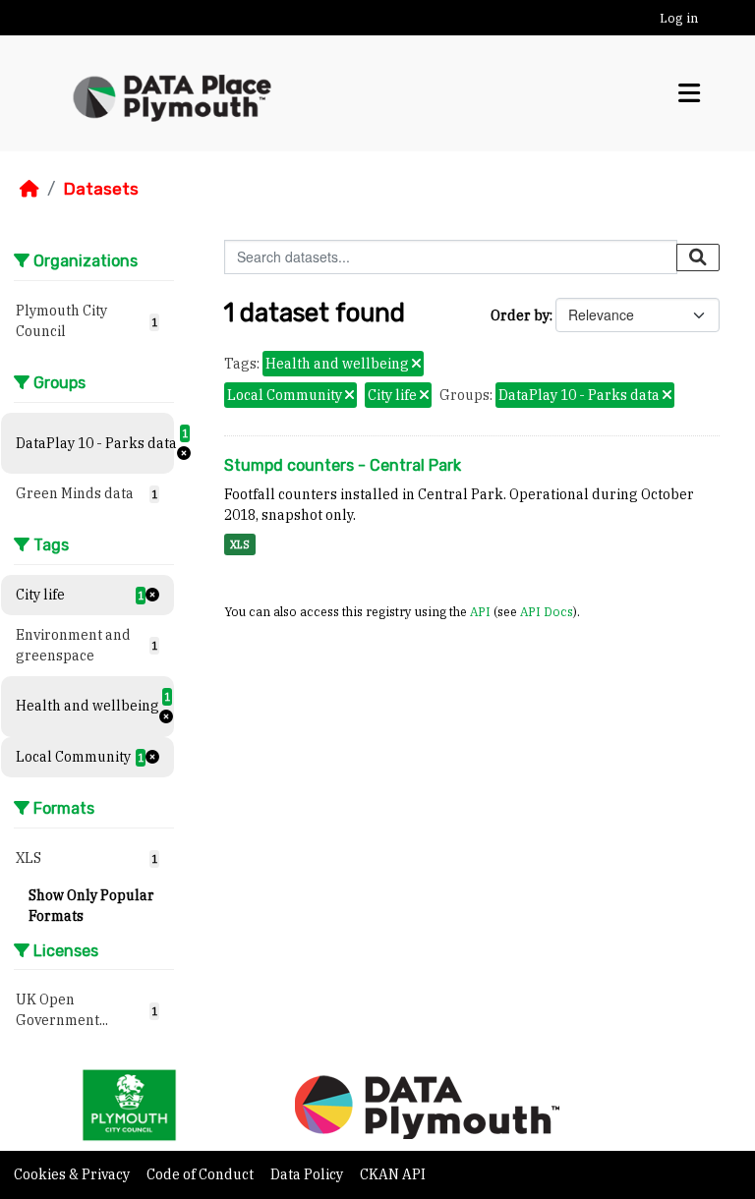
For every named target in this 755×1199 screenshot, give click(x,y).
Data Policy (308, 1174)
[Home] (29, 189)
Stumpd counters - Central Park (342, 465)
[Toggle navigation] (689, 93)
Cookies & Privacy (73, 1174)
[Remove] (416, 364)
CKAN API (393, 1174)
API (480, 611)
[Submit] (698, 257)
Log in (679, 18)
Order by (520, 315)
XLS (240, 544)
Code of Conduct (201, 1174)
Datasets (101, 189)
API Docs (546, 611)
